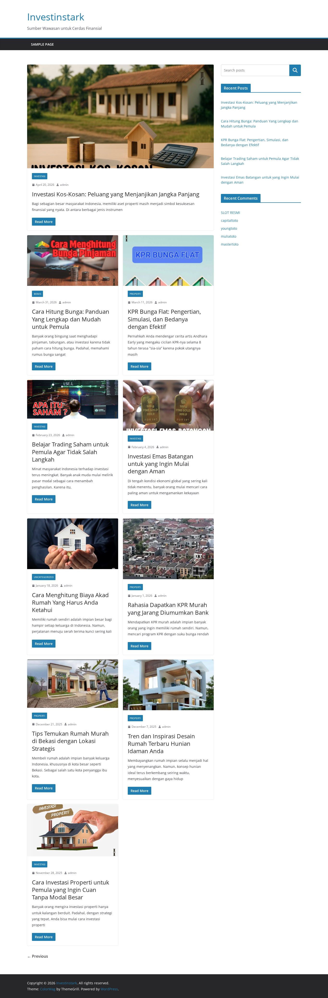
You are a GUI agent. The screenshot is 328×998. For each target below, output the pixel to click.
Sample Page (42, 44)
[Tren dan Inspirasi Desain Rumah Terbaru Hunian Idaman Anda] (168, 685)
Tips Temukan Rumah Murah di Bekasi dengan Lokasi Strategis (70, 740)
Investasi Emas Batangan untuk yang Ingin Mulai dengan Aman (160, 463)
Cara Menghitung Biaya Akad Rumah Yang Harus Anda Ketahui (70, 602)
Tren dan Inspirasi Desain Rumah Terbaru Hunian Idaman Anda (161, 743)
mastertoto (229, 244)
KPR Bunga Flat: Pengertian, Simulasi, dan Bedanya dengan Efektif (164, 318)
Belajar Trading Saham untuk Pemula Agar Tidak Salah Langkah (70, 451)
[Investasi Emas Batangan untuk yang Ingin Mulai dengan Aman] (168, 405)
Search (295, 70)
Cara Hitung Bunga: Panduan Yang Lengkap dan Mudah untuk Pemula (70, 318)
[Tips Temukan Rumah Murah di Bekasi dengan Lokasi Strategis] (72, 684)
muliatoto (228, 236)
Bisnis (37, 293)
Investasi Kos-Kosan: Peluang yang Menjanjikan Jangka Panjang (115, 194)
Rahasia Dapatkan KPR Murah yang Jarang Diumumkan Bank (168, 608)
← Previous (37, 956)
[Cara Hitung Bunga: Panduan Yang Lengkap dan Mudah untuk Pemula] (72, 260)
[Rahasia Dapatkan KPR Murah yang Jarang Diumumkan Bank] (168, 548)
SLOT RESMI (230, 212)
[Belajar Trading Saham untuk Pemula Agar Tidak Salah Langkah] (72, 399)
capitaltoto (229, 220)
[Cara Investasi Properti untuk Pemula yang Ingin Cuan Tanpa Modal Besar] (72, 830)
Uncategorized (44, 577)
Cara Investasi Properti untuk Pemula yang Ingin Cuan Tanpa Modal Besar (70, 889)
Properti (135, 293)
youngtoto (229, 228)
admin (64, 185)
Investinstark (55, 16)
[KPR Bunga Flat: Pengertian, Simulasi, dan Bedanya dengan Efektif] (168, 260)
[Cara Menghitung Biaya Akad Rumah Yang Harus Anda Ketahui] (72, 543)
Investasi (39, 176)
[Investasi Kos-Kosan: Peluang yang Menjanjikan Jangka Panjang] (120, 116)
